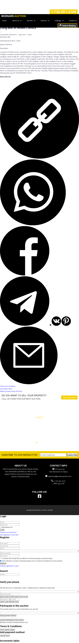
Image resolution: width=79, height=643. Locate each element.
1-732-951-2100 (63, 11)
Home (4, 21)
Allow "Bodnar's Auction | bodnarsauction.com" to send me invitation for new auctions (32, 561)
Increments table (6, 389)
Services (30, 21)
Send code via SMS (7, 597)
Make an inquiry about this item (11, 391)
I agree (12, 630)
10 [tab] (47, 442)
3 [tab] (34, 442)
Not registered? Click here (9, 535)
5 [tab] (38, 442)
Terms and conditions (7, 386)
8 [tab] (44, 442)
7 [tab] (42, 442)
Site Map (50, 510)
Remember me (7, 527)
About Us (15, 21)
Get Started (69, 397)
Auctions (44, 21)
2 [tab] (33, 442)
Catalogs (58, 21)
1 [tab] (31, 442)
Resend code (13, 602)
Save (7, 636)
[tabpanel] (39, 414)
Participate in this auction (15, 620)
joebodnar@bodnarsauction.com (59, 476)
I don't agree (4, 630)
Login (2, 530)
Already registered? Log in (9, 566)
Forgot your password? (8, 532)
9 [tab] (45, 442)
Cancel (2, 620)
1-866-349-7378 (58, 483)
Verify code (4, 602)
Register (3, 563)
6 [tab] (40, 442)
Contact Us (73, 21)
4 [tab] (36, 442)
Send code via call (21, 597)
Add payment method (8, 615)
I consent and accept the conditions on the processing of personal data (27, 558)
